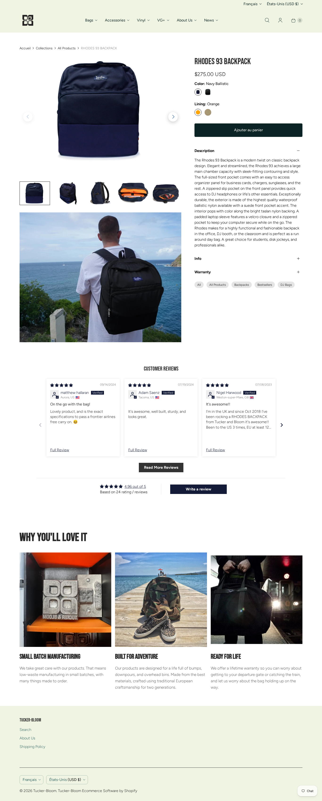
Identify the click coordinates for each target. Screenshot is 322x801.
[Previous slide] (40, 425)
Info (197, 258)
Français (250, 4)
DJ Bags (286, 285)
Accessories (115, 20)
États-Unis (283, 4)
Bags (89, 20)
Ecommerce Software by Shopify (109, 790)
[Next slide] (281, 425)
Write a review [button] (198, 489)
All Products (67, 48)
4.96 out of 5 (135, 486)
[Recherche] (267, 20)
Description (204, 150)
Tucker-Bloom (44, 790)
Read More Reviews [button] (161, 467)
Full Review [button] (59, 450)
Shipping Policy (32, 746)
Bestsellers (264, 285)
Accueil (25, 48)
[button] (173, 117)
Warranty (202, 272)
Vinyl (141, 20)
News (209, 20)
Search (25, 729)
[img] (61, 385)
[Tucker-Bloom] (28, 20)
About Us (184, 20)
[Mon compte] (280, 20)
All (199, 285)
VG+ (161, 20)
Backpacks (241, 285)
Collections (44, 48)
